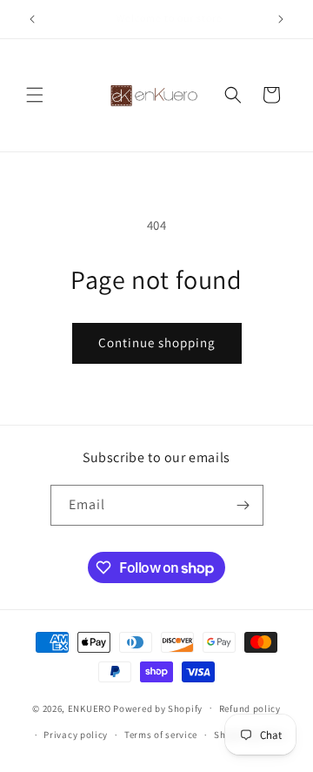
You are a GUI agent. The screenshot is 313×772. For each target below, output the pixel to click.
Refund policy (250, 708)
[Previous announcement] (32, 19)
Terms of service (160, 734)
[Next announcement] (281, 19)
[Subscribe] (243, 505)
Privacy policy (75, 734)
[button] (35, 95)
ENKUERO (89, 708)
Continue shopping (157, 342)
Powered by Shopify (158, 708)
